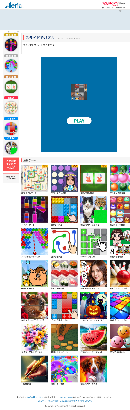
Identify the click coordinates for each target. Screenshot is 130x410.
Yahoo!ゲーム (113, 5)
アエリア (14, 5)
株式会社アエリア (35, 397)
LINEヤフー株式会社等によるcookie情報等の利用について (65, 400)
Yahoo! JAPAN (66, 397)
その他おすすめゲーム (11, 164)
